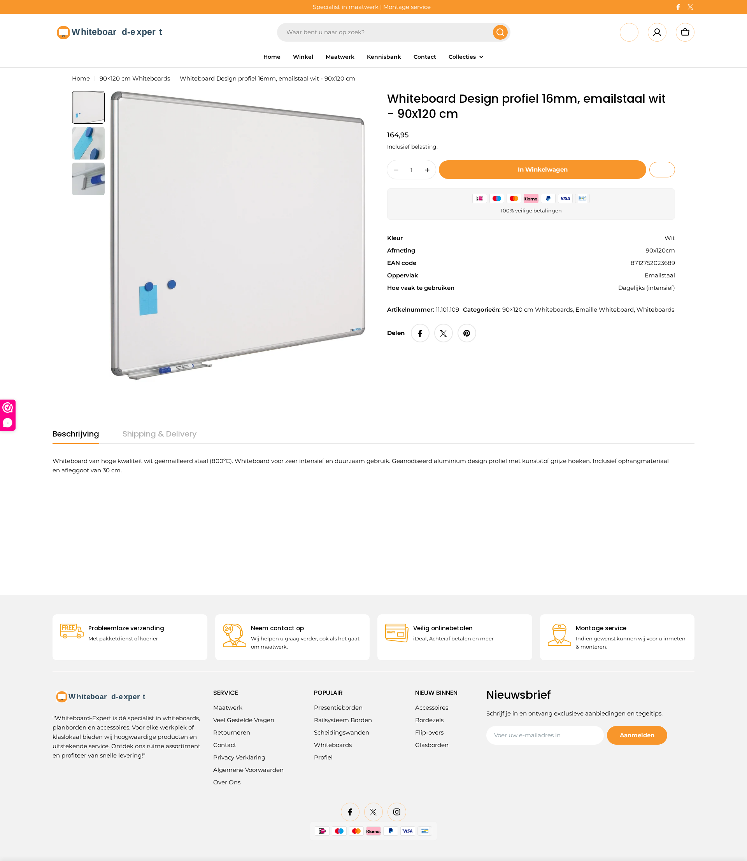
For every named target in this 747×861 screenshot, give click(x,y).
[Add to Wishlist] (662, 170)
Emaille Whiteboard (604, 310)
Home (81, 78)
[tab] (76, 436)
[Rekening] (657, 32)
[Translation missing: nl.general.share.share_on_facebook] (420, 333)
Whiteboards (655, 310)
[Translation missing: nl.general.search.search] (500, 32)
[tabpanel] (364, 465)
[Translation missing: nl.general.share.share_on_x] (443, 333)
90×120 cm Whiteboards (135, 78)
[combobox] (393, 32)
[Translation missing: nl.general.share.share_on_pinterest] (467, 333)
